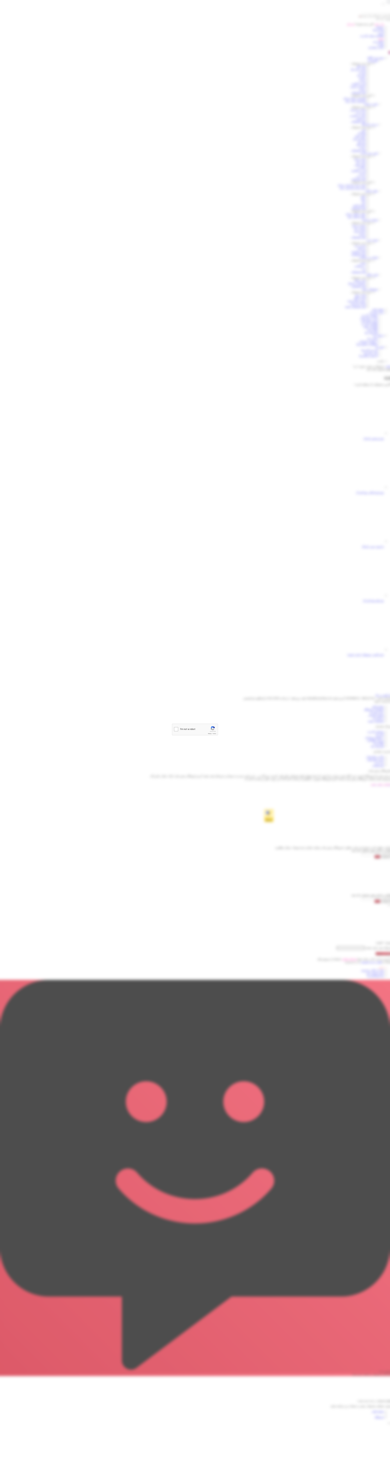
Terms (214, 733)
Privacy (210, 733)
